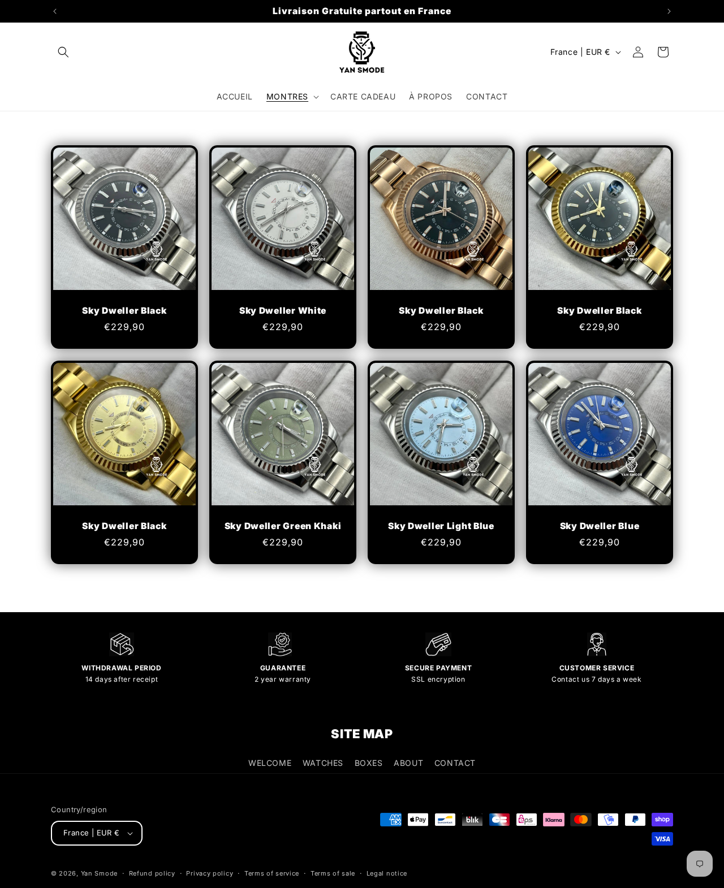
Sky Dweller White (282, 310)
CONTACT (455, 763)
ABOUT (408, 763)
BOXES (369, 763)
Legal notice (387, 873)
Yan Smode (99, 873)
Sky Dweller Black (124, 310)
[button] (63, 52)
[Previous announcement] (54, 11)
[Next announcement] (669, 11)
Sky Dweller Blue (600, 526)
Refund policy (152, 873)
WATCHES (323, 763)
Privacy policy (209, 873)
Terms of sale (333, 873)
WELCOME (269, 763)
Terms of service (271, 873)
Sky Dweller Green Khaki (283, 526)
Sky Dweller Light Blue (441, 526)
